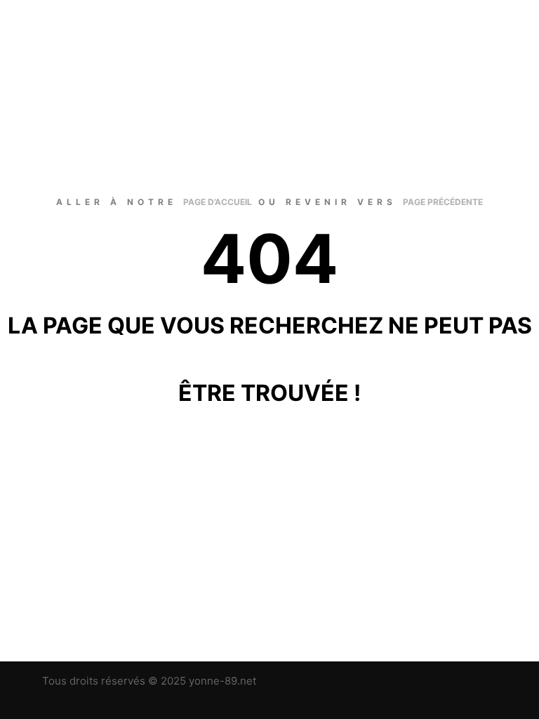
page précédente (443, 202)
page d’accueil (217, 202)
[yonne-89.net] (80, 45)
